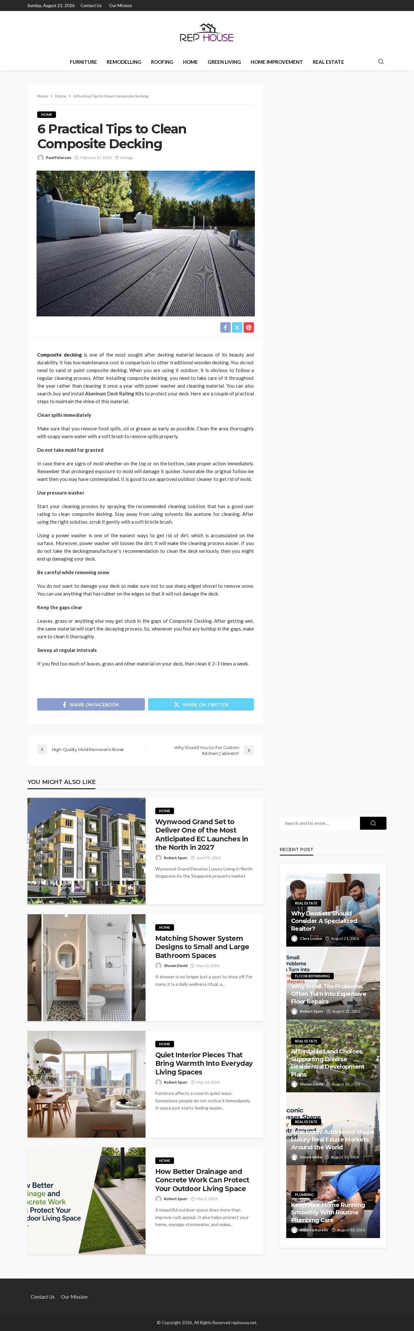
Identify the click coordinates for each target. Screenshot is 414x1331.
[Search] (381, 61)
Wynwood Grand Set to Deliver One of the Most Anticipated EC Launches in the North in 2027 (201, 834)
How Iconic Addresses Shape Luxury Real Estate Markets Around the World (332, 1140)
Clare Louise (311, 938)
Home (190, 62)
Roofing (162, 62)
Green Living (224, 62)
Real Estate (328, 62)
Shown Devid (175, 965)
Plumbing (304, 1194)
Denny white (311, 1157)
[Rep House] (207, 32)
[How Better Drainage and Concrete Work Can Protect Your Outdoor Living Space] (86, 1200)
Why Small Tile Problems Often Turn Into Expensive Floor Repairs (328, 994)
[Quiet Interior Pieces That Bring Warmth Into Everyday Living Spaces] (86, 1084)
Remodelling (124, 62)
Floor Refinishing (312, 976)
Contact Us (91, 5)
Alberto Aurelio (314, 1229)
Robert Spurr (176, 857)
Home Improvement (277, 62)
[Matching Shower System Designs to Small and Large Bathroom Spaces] (86, 967)
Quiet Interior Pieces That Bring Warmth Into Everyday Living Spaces (204, 1063)
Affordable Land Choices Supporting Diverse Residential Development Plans (327, 1063)
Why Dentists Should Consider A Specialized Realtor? (324, 921)
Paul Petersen (58, 157)
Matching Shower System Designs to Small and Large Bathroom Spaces (202, 947)
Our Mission (120, 5)
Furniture (83, 62)
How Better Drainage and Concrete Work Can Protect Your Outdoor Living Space (202, 1180)
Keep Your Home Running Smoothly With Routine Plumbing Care (328, 1212)
